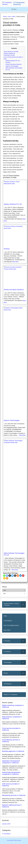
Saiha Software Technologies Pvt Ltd (14, 554)
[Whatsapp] (4, 575)
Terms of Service (17, 840)
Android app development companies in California (11, 773)
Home (5, 16)
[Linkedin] (20, 575)
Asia (9, 16)
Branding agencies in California (13, 751)
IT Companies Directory (18, 3)
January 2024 (6, 824)
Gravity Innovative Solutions (14, 64)
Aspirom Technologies (12, 66)
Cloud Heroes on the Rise (11, 51)
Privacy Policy (10, 840)
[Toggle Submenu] (23, 604)
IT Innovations (6, 833)
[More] (7, 578)
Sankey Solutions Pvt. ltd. (13, 60)
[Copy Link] (4, 578)
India (13, 16)
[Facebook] (7, 575)
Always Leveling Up (9, 53)
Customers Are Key (9, 55)
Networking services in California (13, 795)
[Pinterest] (23, 575)
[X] (15, 575)
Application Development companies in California (11, 762)
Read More (15, 261)
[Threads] (10, 575)
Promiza (8, 62)
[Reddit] (18, 575)
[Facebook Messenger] (12, 575)
